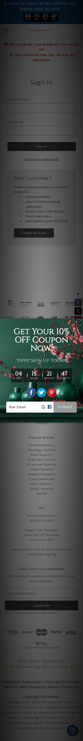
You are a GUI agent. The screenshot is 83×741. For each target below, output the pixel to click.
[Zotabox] (80, 418)
